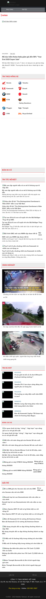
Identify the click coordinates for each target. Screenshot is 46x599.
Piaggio (9, 108)
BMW (8, 94)
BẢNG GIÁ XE (7, 422)
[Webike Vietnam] (16, 3)
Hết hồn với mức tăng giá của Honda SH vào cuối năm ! (22, 445)
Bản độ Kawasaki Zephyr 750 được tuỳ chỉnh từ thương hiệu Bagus (28, 415)
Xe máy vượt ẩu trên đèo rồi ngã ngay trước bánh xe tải (22, 327)
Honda (8, 83)
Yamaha (25, 83)
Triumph (25, 108)
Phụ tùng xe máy (14, 588)
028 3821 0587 (32, 588)
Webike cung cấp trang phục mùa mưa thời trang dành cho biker (28, 405)
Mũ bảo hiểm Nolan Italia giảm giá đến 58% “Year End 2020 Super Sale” (22, 58)
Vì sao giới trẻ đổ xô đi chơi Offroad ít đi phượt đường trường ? (28, 376)
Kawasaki (9, 88)
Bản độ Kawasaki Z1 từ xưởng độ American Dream (20, 521)
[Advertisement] (23, 142)
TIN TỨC (12, 53)
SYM (8, 113)
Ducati (24, 88)
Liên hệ (11, 575)
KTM (8, 99)
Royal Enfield (27, 113)
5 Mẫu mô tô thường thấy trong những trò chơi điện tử (22, 543)
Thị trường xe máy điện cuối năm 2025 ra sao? (28, 395)
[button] (3, 3)
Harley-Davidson (25, 103)
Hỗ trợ (34, 575)
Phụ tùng (9, 9)
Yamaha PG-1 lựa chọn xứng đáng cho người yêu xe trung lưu (28, 386)
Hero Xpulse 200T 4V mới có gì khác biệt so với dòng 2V (22, 514)
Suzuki (24, 94)
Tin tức (24, 9)
